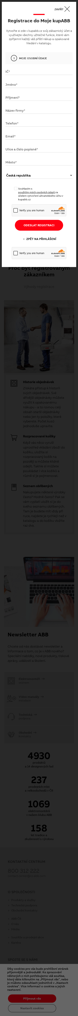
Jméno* (11, 84)
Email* (10, 136)
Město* (11, 162)
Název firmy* (15, 110)
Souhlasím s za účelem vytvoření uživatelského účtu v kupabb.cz (40, 194)
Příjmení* (12, 97)
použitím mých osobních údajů (36, 192)
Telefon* (12, 123)
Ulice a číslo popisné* (21, 149)
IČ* (7, 71)
